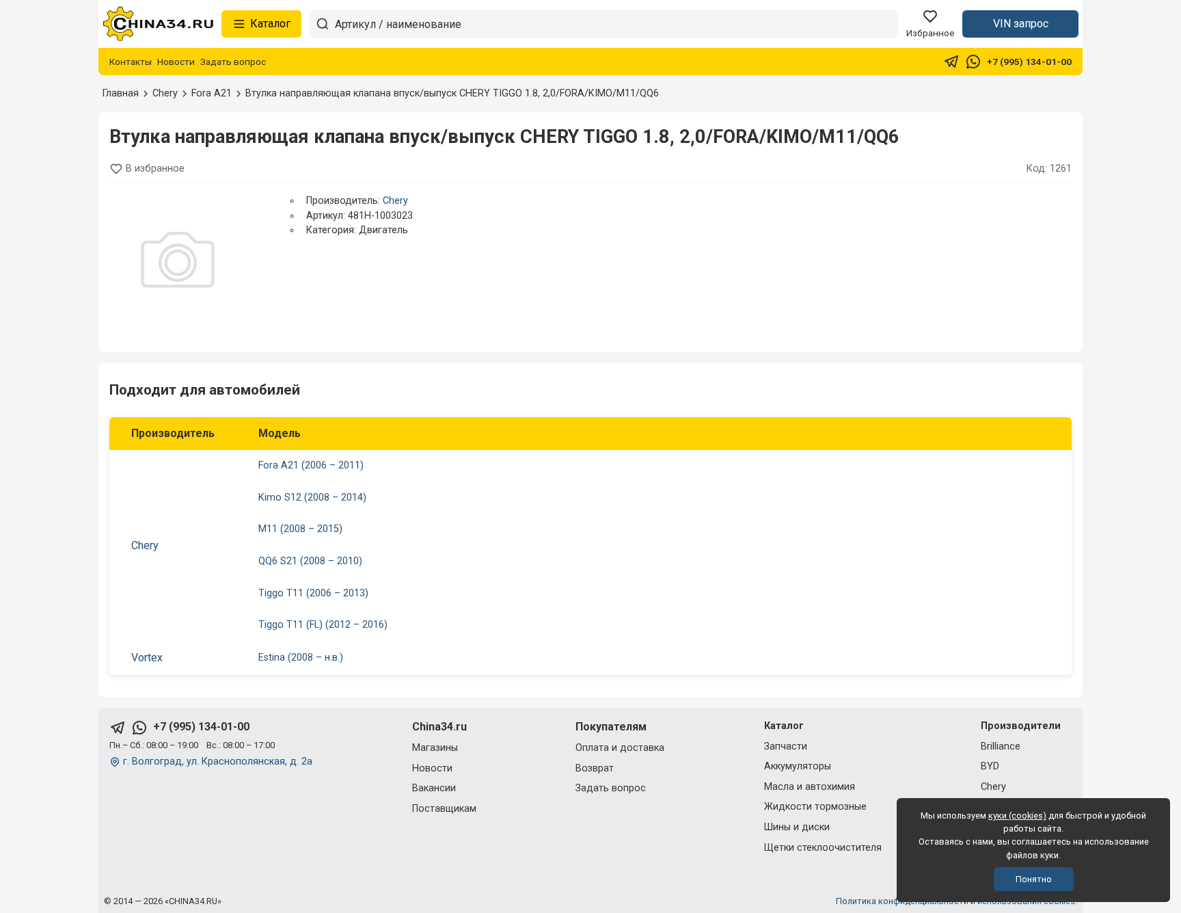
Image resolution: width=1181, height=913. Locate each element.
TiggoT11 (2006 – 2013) (313, 593)
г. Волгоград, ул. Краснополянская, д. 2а (217, 761)
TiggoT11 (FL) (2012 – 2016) (323, 625)
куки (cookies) (1017, 815)
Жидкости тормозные (815, 806)
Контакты (130, 61)
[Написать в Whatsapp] (973, 61)
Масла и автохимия (809, 787)
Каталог (270, 23)
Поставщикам (444, 809)
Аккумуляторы (797, 766)
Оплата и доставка (619, 748)
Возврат (594, 768)
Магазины (435, 748)
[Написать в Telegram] (951, 61)
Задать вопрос (233, 61)
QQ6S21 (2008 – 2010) (310, 561)
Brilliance (1000, 746)
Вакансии (434, 788)
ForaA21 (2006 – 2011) (311, 465)
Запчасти (785, 746)
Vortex (147, 657)
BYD (990, 766)
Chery (395, 201)
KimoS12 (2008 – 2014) (312, 497)
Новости (176, 61)
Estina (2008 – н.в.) (300, 657)
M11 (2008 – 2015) (300, 529)
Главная (121, 93)
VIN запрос (1020, 23)
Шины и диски (797, 827)
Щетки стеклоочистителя (823, 848)
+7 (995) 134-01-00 (1029, 61)
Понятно (1034, 879)
